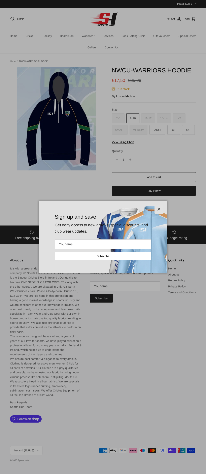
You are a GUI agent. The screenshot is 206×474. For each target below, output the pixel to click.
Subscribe (103, 256)
